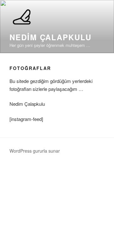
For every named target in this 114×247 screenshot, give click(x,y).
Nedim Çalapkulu (51, 37)
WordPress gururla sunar (35, 151)
